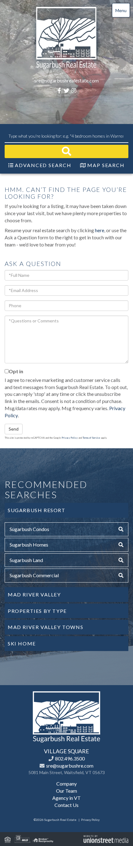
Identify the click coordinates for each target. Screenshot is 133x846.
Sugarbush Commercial (34, 575)
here (99, 230)
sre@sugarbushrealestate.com (66, 80)
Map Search (106, 165)
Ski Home (22, 643)
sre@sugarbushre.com (69, 765)
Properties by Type (37, 611)
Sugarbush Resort (37, 510)
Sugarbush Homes (29, 544)
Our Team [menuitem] (66, 791)
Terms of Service (91, 437)
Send (14, 429)
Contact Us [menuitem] (66, 805)
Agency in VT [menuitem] (66, 798)
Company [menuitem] (66, 783)
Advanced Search (43, 165)
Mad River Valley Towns (45, 627)
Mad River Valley (34, 594)
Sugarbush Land (26, 560)
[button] (66, 151)
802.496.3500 (70, 758)
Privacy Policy (70, 437)
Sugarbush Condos (29, 529)
